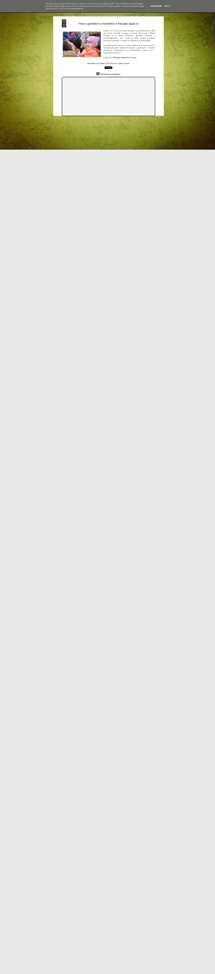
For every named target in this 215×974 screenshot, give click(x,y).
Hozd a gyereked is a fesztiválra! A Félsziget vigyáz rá (108, 23)
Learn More (156, 6)
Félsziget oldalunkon (121, 57)
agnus (127, 63)
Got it (167, 6)
